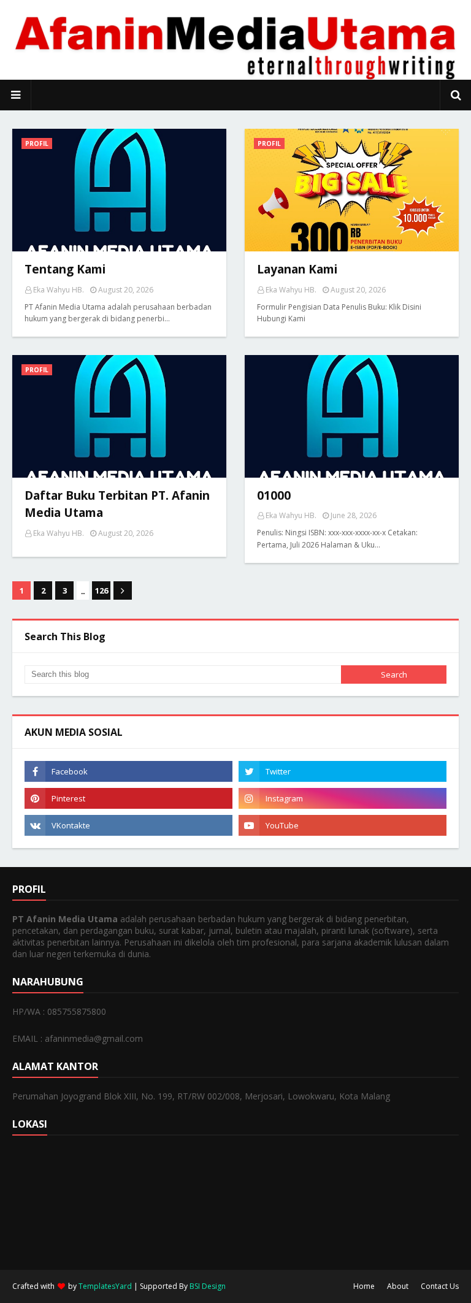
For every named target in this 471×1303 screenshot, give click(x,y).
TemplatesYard (105, 1286)
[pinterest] (128, 798)
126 (101, 590)
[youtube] (342, 825)
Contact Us (440, 1286)
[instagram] (342, 798)
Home (364, 1286)
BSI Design (208, 1286)
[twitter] (342, 771)
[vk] (128, 825)
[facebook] (128, 771)
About (397, 1286)
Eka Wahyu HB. (58, 290)
